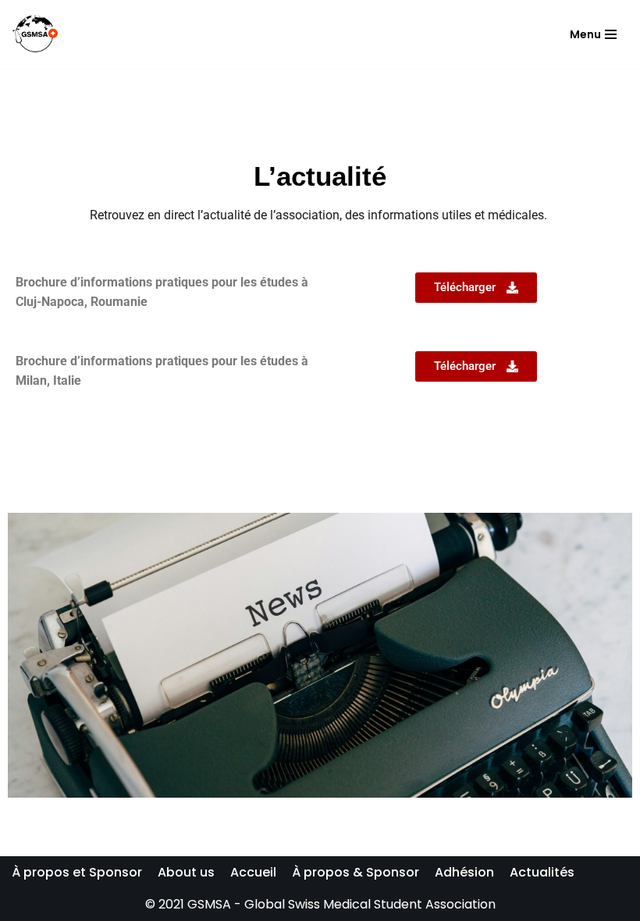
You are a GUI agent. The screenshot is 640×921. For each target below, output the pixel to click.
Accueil (253, 872)
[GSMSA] (35, 34)
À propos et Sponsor (77, 872)
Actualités (542, 872)
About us (186, 872)
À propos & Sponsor (355, 872)
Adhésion (464, 872)
